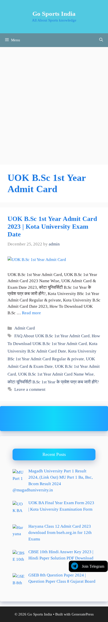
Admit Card (24, 328)
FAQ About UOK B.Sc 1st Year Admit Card (52, 336)
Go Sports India (54, 13)
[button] (101, 40)
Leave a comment (29, 389)
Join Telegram (93, 566)
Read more (31, 312)
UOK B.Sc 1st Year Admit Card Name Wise (56, 374)
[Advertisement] (54, 103)
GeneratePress (83, 614)
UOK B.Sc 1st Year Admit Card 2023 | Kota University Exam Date (52, 226)
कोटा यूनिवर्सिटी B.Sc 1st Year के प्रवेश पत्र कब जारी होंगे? (53, 382)
